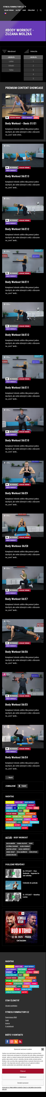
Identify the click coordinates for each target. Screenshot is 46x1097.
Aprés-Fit (10, 802)
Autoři (8, 837)
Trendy (26, 822)
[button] (43, 1049)
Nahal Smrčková (24, 849)
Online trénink (9, 10)
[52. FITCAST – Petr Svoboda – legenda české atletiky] (22, 879)
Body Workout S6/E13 (17, 176)
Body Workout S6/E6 (16, 651)
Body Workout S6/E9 (16, 493)
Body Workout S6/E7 (16, 599)
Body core (19, 802)
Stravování (18, 819)
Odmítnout (23, 1077)
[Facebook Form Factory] (7, 1041)
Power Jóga (17, 816)
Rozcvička (27, 816)
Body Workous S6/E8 (16, 546)
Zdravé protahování (13, 828)
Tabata (27, 819)
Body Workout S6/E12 (17, 229)
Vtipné (18, 825)
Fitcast (22, 808)
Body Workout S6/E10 (17, 440)
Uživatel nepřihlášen (11, 1006)
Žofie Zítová (33, 852)
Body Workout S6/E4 (16, 757)
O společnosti (9, 1026)
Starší (10, 778)
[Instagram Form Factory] (12, 1041)
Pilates (21, 813)
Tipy (19, 822)
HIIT (21, 811)
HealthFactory (12, 811)
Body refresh (29, 802)
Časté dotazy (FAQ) (11, 1017)
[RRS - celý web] (16, 1041)
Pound (9, 816)
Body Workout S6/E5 (16, 704)
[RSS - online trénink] (20, 1041)
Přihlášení (31, 10)
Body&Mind (22, 805)
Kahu (30, 843)
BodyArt (31, 805)
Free (36, 118)
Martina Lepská (11, 849)
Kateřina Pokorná (12, 846)
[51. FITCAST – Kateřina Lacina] (22, 903)
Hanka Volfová (22, 843)
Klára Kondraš (25, 846)
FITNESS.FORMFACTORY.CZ (13, 7)
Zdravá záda (27, 825)
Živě (19, 10)
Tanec (34, 819)
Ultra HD (10, 825)
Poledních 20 (31, 813)
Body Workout (27, 118)
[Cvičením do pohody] (21, 891)
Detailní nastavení (22, 1083)
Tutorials (34, 822)
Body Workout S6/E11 (17, 282)
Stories (9, 819)
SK (34, 816)
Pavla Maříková (22, 852)
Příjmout (23, 1071)
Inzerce (7, 1023)
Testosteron (11, 822)
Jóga (26, 811)
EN (15, 808)
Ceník (24, 10)
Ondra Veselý (10, 852)
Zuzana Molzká (11, 855)
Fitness (29, 808)
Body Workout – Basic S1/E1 (21, 123)
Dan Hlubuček (10, 843)
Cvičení (9, 808)
